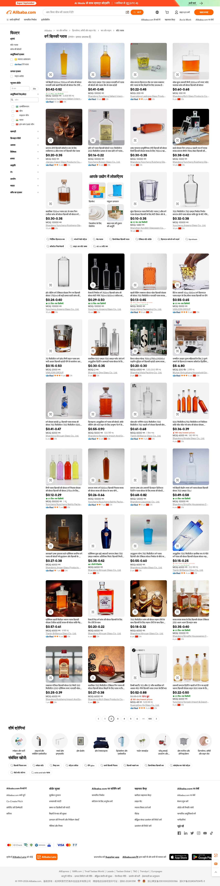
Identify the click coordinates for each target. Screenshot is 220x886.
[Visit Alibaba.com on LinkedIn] (186, 833)
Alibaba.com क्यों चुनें (15, 795)
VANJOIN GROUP (182, 309)
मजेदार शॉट (40, 765)
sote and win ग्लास (42, 773)
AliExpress (64, 871)
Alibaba (48, 30)
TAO (135, 871)
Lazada (110, 871)
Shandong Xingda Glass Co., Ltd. (189, 438)
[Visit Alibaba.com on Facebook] (179, 833)
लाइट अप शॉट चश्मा (80, 246)
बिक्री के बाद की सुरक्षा (58, 813)
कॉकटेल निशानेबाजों (57, 246)
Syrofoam (193, 239)
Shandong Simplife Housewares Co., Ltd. (191, 504)
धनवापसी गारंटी (55, 801)
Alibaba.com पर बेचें (186, 795)
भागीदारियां (181, 819)
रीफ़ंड (137, 813)
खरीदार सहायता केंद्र (143, 795)
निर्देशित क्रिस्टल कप (57, 239)
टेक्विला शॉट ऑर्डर (145, 239)
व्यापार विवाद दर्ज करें (143, 807)
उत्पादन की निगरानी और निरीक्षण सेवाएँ (64, 819)
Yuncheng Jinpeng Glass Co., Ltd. (189, 225)
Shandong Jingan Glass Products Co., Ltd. (64, 567)
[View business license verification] (139, 881)
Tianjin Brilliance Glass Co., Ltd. (145, 435)
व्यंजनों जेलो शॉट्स (80, 239)
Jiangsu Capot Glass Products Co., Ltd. (64, 162)
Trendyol (144, 871)
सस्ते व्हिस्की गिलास (110, 765)
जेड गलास (99, 239)
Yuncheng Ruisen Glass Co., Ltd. (104, 162)
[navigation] (24, 375)
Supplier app (112, 857)
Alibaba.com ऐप (130, 857)
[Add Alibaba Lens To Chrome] (46, 857)
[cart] (167, 12)
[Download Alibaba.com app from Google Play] (203, 857)
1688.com (77, 871)
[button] (127, 12)
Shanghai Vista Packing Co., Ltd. (146, 372)
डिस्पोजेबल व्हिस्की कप (156, 765)
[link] (216, 855)
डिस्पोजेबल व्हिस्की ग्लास (120, 239)
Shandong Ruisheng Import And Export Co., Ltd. (64, 699)
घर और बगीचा (62, 30)
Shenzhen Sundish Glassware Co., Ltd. (148, 228)
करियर (9, 813)
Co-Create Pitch (14, 801)
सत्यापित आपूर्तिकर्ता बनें (186, 813)
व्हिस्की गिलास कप (20, 765)
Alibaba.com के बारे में (16, 788)
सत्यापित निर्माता (98, 795)
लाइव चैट (138, 801)
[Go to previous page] (98, 719)
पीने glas (91, 765)
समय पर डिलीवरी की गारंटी (59, 807)
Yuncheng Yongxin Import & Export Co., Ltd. (191, 702)
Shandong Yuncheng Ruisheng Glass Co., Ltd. (148, 162)
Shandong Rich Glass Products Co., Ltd (191, 96)
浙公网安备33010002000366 (163, 881)
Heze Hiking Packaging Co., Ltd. (146, 309)
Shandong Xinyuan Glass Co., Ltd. (62, 435)
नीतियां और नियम (55, 826)
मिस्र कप (56, 765)
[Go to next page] (156, 719)
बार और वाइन (106, 30)
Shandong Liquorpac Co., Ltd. (145, 501)
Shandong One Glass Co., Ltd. (102, 372)
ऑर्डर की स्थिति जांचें (185, 807)
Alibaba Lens (19, 857)
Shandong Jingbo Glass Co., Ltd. (146, 567)
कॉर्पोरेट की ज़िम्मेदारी (14, 807)
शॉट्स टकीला (73, 765)
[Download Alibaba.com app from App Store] (179, 857)
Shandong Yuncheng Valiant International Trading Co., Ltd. (64, 98)
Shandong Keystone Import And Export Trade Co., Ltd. (106, 435)
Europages (156, 871)
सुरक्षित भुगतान (55, 795)
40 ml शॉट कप (102, 246)
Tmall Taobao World (94, 871)
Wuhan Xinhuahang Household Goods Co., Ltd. (191, 372)
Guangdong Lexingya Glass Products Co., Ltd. (148, 96)
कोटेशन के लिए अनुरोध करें (102, 801)
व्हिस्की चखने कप (133, 765)
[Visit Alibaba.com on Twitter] (192, 833)
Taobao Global (123, 871)
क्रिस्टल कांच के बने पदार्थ (170, 239)
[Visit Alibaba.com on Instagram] (199, 833)
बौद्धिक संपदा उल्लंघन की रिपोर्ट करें (148, 819)
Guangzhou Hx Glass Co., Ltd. (144, 705)
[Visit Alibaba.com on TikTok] (211, 833)
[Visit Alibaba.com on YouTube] (205, 833)
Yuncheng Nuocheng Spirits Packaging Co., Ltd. (64, 504)
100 (150, 719)
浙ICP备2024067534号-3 (192, 881)
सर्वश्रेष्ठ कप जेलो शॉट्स (181, 765)
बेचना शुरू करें (182, 801)
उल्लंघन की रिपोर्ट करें (143, 826)
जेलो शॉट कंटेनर (19, 773)
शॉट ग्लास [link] (120, 30)
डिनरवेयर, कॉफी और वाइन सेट (84, 30)
